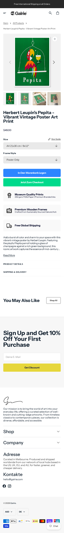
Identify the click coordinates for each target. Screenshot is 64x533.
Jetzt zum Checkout (32, 182)
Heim (5, 23)
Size (5, 139)
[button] (7, 13)
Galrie (13, 503)
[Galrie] (19, 13)
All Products (18, 23)
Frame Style (9, 153)
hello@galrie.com (13, 479)
